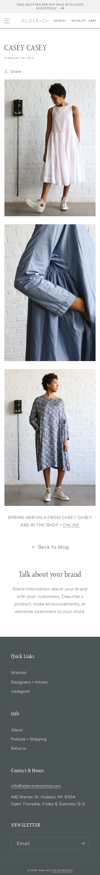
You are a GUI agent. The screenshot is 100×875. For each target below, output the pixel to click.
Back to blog (53, 547)
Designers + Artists (29, 682)
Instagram (20, 691)
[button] (7, 21)
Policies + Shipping (28, 739)
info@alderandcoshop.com (36, 785)
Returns (18, 748)
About (17, 729)
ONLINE (71, 525)
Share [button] (16, 71)
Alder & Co (45, 870)
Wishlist (19, 672)
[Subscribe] (82, 843)
